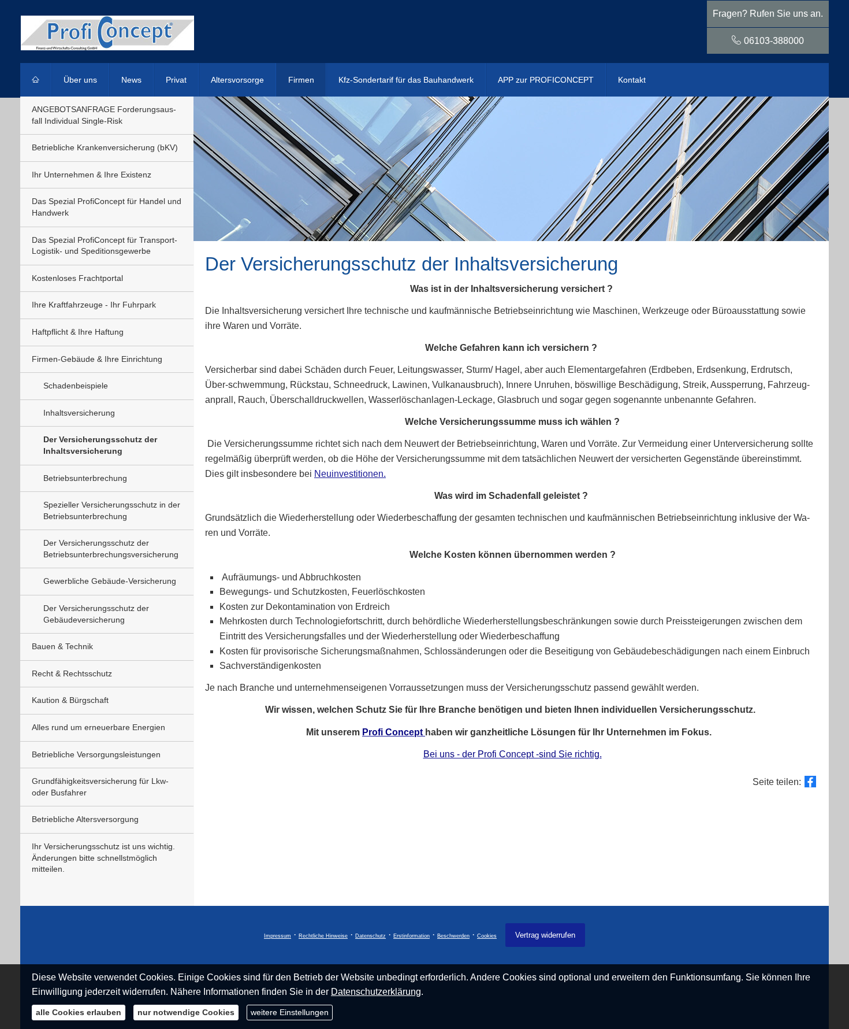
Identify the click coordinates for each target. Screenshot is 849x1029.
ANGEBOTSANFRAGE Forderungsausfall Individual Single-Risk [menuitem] (104, 115)
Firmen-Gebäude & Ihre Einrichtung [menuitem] (97, 359)
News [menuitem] (131, 79)
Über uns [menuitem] (80, 79)
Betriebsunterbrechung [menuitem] (85, 478)
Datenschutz (370, 936)
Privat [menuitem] (176, 79)
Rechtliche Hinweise (323, 936)
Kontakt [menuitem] (632, 79)
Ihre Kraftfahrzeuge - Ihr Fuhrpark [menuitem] (94, 304)
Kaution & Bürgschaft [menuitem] (70, 700)
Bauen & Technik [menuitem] (62, 646)
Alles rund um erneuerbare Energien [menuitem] (98, 727)
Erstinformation (411, 936)
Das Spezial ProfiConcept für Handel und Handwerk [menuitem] (106, 207)
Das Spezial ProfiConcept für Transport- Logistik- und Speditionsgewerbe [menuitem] (104, 245)
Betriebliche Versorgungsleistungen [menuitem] (96, 754)
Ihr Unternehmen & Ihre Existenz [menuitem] (91, 174)
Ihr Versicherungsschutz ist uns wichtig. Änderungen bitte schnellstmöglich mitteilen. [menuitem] (103, 857)
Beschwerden (453, 936)
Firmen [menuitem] (301, 79)
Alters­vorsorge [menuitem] (237, 79)
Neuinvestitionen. (350, 474)
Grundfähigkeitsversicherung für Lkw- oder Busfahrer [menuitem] (100, 786)
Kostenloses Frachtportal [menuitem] (77, 278)
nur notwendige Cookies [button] (185, 1012)
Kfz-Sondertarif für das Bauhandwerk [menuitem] (406, 79)
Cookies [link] (487, 936)
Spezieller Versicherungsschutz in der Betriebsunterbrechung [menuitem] (111, 510)
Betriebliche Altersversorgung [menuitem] (85, 819)
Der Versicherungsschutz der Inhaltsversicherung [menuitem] (100, 445)
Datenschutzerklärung (376, 992)
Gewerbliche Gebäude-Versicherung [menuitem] (109, 581)
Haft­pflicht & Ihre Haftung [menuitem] (78, 331)
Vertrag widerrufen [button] (545, 935)
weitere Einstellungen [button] (290, 1012)
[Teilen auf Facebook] (810, 781)
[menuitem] (35, 80)
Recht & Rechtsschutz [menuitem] (72, 673)
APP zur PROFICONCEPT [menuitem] (546, 79)
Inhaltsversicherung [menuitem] (79, 412)
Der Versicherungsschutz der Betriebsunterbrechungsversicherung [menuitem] (110, 548)
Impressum (277, 936)
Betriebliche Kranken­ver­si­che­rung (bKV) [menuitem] (105, 147)
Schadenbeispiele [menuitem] (75, 385)
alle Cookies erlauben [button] (78, 1012)
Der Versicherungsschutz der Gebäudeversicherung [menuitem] (96, 614)
